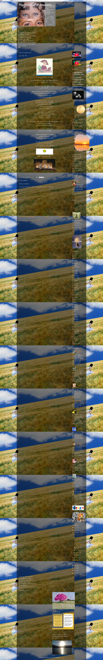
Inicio (46, 216)
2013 (75, 570)
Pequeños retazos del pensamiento (35, 5)
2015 (75, 565)
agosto (77, 553)
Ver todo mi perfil (76, 197)
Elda (79, 182)
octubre (78, 548)
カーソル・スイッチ (68, 631)
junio (77, 558)
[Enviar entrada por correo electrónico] (37, 177)
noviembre (78, 537)
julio (77, 555)
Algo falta (79, 460)
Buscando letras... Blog (78, 544)
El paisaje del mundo (80, 368)
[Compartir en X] (41, 177)
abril (77, 562)
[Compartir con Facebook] (42, 177)
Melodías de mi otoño (80, 443)
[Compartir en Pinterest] (43, 177)
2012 (75, 573)
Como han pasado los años (80, 385)
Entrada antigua (64, 216)
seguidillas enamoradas (80, 428)
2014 (75, 568)
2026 (75, 528)
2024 (75, 533)
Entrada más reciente (27, 216)
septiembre (79, 550)
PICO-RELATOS (79, 410)
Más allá (74, 490)
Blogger (62, 657)
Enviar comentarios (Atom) (33, 220)
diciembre (78, 535)
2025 (75, 530)
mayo (77, 560)
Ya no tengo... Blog (78, 540)
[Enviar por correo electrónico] (39, 177)
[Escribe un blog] (40, 177)
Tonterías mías (79, 351)
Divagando (79, 475)
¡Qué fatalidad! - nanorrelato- (77, 401)
